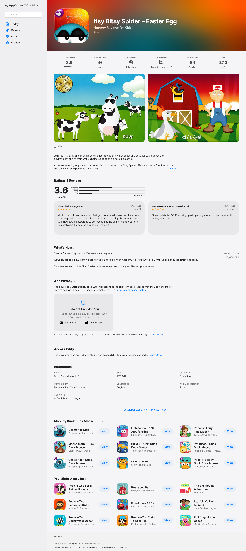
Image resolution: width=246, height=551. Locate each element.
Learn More (156, 334)
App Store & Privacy (88, 547)
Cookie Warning (108, 547)
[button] (23, 24)
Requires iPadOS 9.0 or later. (70, 387)
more (173, 168)
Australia (58, 537)
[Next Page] (242, 108)
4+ (181, 387)
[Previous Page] (50, 108)
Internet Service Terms (64, 547)
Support (123, 547)
